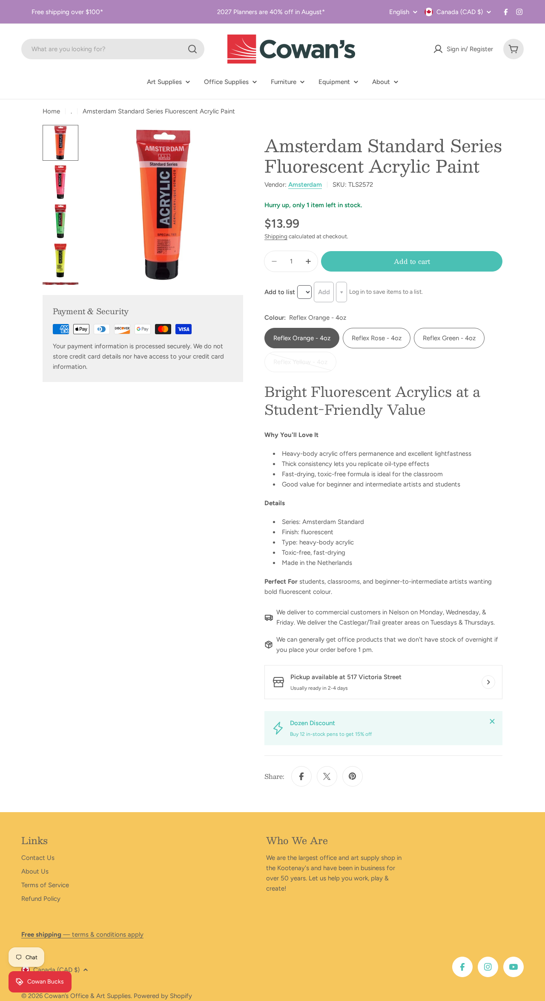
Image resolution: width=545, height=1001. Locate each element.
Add (324, 292)
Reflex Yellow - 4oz (302, 365)
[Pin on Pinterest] (352, 776)
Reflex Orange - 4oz (301, 338)
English (399, 12)
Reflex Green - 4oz (449, 338)
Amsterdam (305, 184)
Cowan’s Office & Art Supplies (87, 996)
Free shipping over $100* (67, 12)
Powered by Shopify (163, 996)
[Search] (192, 49)
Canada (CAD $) (459, 12)
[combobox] (112, 49)
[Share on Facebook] (301, 776)
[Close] (492, 721)
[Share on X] (327, 776)
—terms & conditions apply (82, 934)
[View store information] (488, 682)
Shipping (275, 236)
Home (51, 111)
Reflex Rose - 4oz (377, 338)
